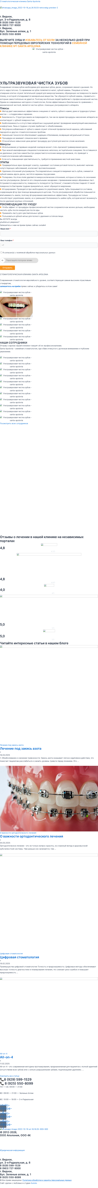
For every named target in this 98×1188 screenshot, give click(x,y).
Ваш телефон (7, 240)
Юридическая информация (12, 1150)
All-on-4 (6, 1057)
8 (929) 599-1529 (10, 22)
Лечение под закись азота (20, 748)
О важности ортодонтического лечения (31, 836)
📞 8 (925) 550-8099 (16, 1083)
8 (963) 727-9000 (10, 25)
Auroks (34, 1183)
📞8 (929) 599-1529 (16, 1079)
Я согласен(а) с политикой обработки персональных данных (28, 252)
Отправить (7, 268)
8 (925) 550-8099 (10, 34)
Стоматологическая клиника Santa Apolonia (20, 1)
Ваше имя (6, 229)
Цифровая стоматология (19, 957)
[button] (49, 10)
